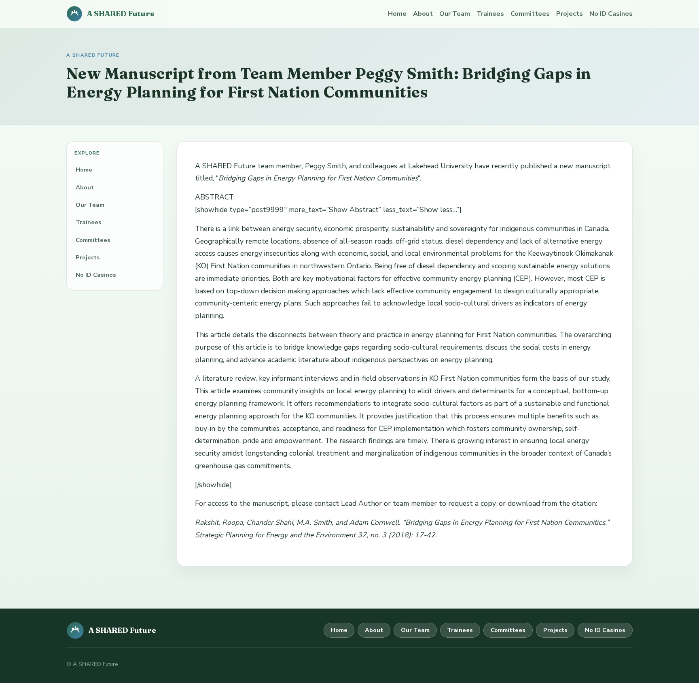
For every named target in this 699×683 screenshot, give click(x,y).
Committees (530, 13)
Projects (569, 13)
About (423, 13)
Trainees (490, 13)
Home (397, 13)
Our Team (454, 13)
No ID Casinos (611, 13)
